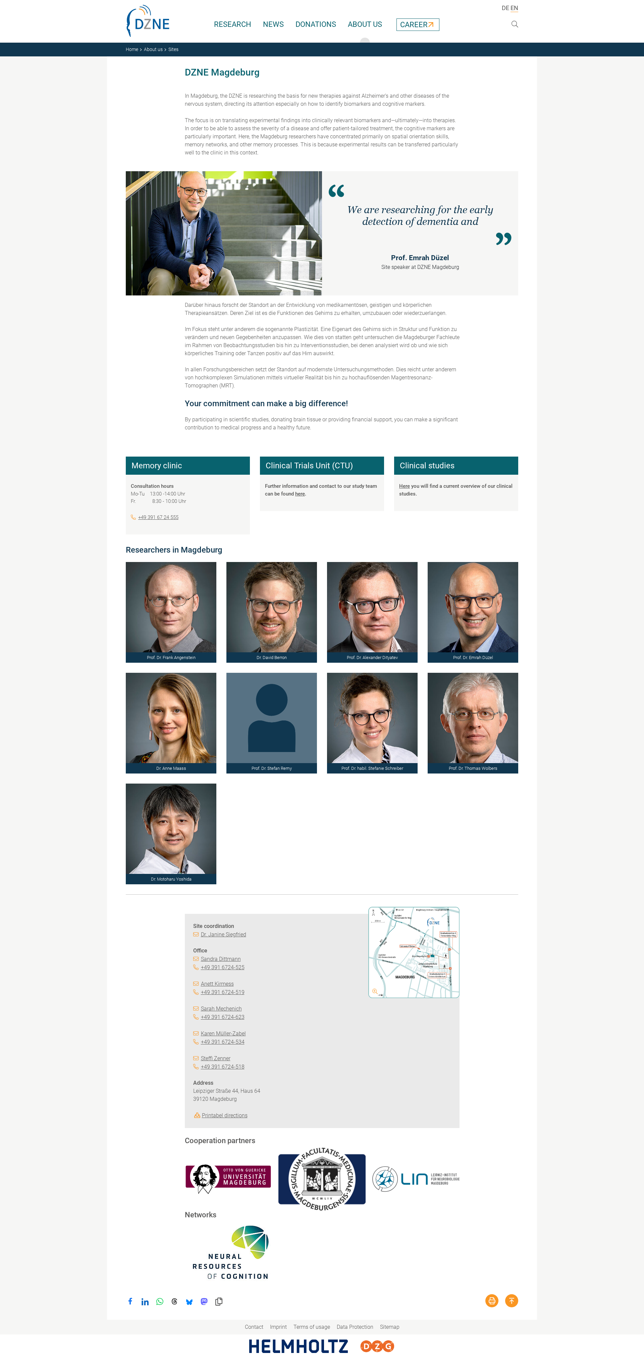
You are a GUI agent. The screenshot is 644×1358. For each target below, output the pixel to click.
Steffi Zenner (215, 1058)
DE (505, 7)
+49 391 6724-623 (223, 1017)
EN (514, 7)
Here (404, 486)
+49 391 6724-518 (223, 1067)
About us (365, 24)
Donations (316, 24)
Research (232, 24)
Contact (254, 1327)
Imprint (278, 1327)
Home (132, 49)
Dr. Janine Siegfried (223, 934)
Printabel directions (225, 1115)
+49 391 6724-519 (223, 992)
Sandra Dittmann (221, 959)
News (273, 24)
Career (414, 24)
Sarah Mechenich (221, 1008)
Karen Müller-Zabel (223, 1033)
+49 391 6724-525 (223, 967)
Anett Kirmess (217, 984)
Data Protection (355, 1327)
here (300, 494)
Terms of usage (311, 1327)
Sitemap (389, 1327)
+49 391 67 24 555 (158, 517)
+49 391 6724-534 (223, 1042)
